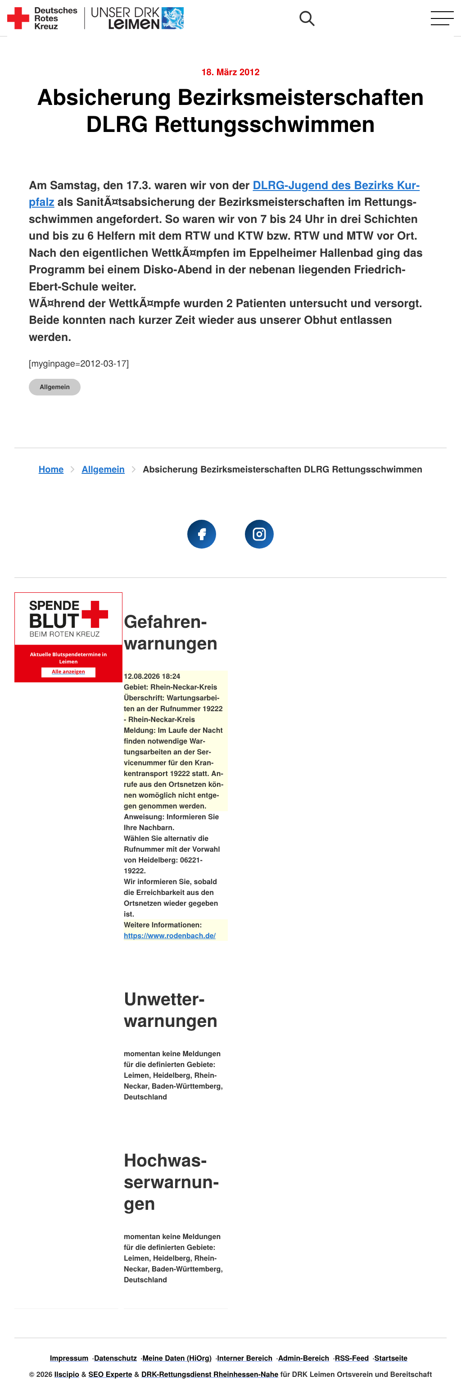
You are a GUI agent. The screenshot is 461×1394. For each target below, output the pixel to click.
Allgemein (55, 386)
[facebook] (201, 534)
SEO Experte (110, 1374)
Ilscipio (66, 1374)
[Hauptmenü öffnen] (442, 18)
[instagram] (259, 534)
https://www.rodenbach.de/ (170, 935)
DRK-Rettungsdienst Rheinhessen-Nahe (209, 1374)
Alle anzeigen (68, 671)
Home (51, 469)
